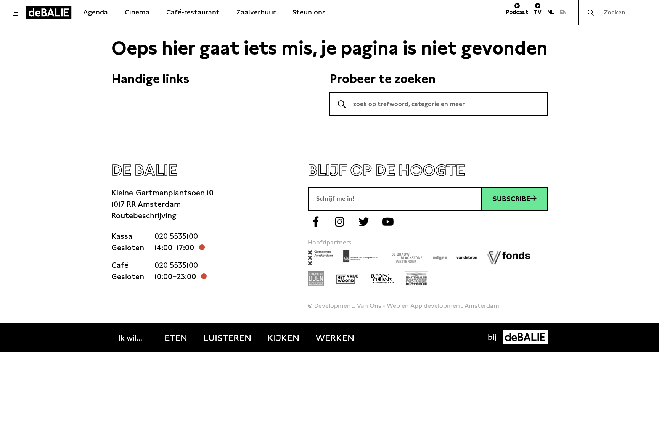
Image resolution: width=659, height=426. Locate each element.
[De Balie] (49, 12)
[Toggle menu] (14, 13)
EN (563, 12)
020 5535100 (176, 236)
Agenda (95, 12)
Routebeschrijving (143, 215)
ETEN (175, 337)
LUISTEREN (227, 337)
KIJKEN (283, 337)
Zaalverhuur (256, 12)
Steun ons (309, 12)
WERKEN (334, 337)
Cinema (137, 12)
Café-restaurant (193, 12)
